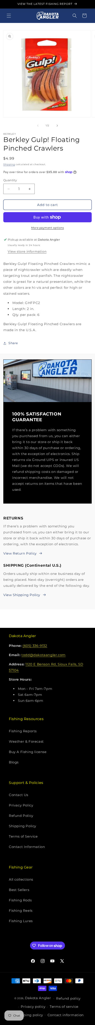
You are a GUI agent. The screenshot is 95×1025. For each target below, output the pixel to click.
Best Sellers (19, 890)
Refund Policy (21, 816)
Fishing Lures (21, 921)
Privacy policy (33, 1006)
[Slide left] (38, 125)
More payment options (47, 227)
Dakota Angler (38, 998)
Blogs (14, 762)
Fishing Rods (20, 900)
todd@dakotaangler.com (43, 655)
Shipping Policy (22, 826)
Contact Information (27, 847)
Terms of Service (23, 836)
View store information (27, 251)
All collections (21, 879)
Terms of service (64, 1006)
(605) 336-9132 (35, 646)
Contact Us (18, 795)
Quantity (10, 180)
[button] (9, 16)
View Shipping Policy (21, 595)
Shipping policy (29, 1015)
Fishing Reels (20, 910)
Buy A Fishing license (28, 752)
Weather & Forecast (26, 741)
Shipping (9, 164)
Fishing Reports (23, 731)
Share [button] (13, 343)
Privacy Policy (21, 805)
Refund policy (68, 998)
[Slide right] (57, 125)
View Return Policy (20, 553)
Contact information (66, 1015)
